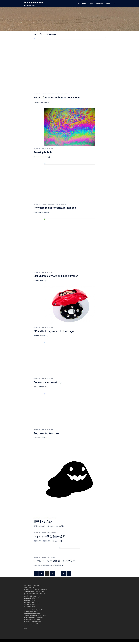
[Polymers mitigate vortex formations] (69, 182)
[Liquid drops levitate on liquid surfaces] (69, 243)
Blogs (107, 3)
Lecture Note (46, 518)
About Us (84, 3)
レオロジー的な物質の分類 (49, 536)
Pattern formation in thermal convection (57, 97)
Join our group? (99, 3)
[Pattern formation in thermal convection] (69, 64)
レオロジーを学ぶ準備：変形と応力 (54, 560)
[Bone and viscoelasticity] (69, 358)
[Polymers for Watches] (69, 409)
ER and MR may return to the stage (54, 331)
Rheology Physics (33, 2)
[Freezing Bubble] (69, 127)
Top (78, 3)
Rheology (64, 94)
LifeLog (58, 94)
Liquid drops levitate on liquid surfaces (56, 275)
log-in (25, 628)
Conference (51, 94)
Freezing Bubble (43, 152)
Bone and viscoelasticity (48, 382)
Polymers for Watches (46, 433)
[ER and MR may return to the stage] (69, 305)
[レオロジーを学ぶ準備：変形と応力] (69, 550)
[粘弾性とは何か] (69, 479)
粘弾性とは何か (43, 521)
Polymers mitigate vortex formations (55, 207)
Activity (44, 94)
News (91, 3)
